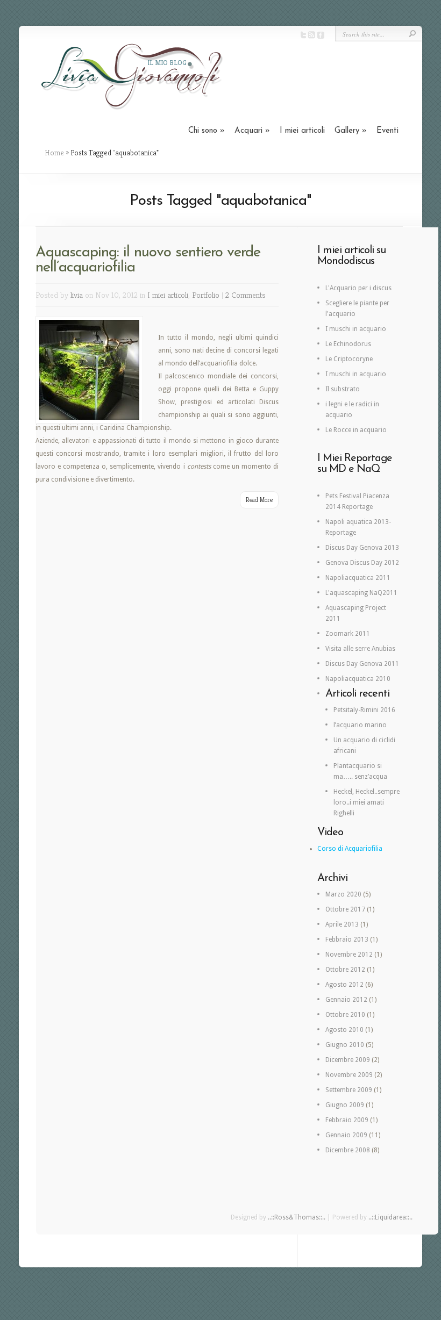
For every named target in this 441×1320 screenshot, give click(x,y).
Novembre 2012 (349, 954)
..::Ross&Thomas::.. (296, 1217)
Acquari (252, 131)
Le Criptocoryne (349, 359)
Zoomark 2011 (347, 633)
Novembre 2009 (349, 1075)
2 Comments (245, 295)
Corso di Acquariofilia (349, 848)
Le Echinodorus (348, 344)
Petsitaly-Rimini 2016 (364, 710)
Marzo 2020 (343, 894)
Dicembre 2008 (347, 1150)
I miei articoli (302, 131)
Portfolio (205, 295)
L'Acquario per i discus (358, 288)
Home (54, 152)
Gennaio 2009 (346, 1135)
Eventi (387, 131)
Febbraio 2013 (346, 939)
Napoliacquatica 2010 (357, 679)
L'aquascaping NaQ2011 (361, 593)
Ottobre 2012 (345, 969)
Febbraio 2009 (346, 1120)
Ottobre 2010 (345, 1014)
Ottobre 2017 (345, 909)
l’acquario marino (360, 725)
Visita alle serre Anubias (360, 648)
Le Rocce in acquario (356, 430)
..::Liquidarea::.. (390, 1217)
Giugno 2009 (344, 1105)
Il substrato (342, 389)
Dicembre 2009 (347, 1060)
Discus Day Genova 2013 (362, 547)
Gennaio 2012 (346, 999)
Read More (259, 500)
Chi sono (206, 131)
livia (76, 295)
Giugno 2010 (344, 1045)
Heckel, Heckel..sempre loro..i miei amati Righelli (366, 802)
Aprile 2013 (342, 924)
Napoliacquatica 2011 (357, 578)
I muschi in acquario (355, 329)
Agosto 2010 (344, 1030)
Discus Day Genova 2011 (362, 664)
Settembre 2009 (348, 1090)
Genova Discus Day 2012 (362, 562)
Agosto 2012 (344, 984)
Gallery (351, 131)
